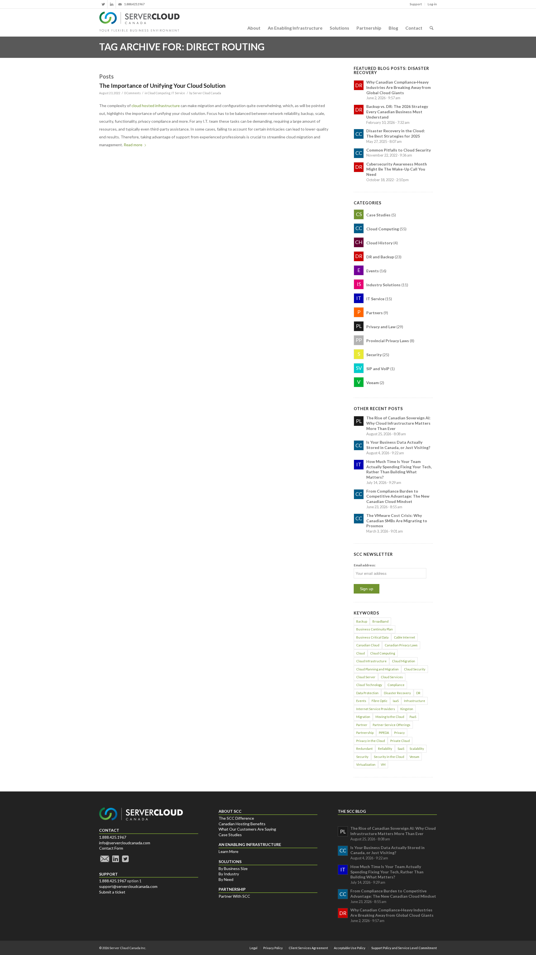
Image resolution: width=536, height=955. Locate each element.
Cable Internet (404, 637)
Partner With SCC (234, 896)
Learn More (228, 851)
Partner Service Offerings (391, 725)
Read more (133, 144)
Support (416, 4)
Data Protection (367, 693)
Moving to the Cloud (389, 716)
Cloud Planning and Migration (377, 669)
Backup (361, 621)
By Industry (229, 873)
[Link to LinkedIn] (111, 4)
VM (383, 764)
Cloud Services (392, 677)
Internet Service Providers (375, 709)
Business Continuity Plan (374, 629)
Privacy (399, 732)
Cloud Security (414, 669)
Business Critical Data (372, 637)
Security (362, 756)
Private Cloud (400, 741)
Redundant (364, 748)
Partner (361, 725)
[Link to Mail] (120, 4)
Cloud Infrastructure (371, 661)
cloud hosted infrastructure (155, 105)
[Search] (431, 22)
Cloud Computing (159, 93)
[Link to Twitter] (103, 4)
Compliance (396, 685)
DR (418, 693)
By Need (226, 879)
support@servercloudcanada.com (128, 886)
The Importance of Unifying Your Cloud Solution (162, 85)
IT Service (178, 93)
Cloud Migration (403, 661)
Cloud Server (365, 677)
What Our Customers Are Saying (247, 829)
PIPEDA (384, 732)
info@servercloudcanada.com (124, 842)
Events (361, 701)
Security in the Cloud (389, 756)
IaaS (396, 701)
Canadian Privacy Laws (401, 645)
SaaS (401, 748)
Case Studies (230, 834)
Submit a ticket (112, 892)
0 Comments (132, 93)
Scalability (417, 748)
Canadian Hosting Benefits (242, 823)
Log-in (432, 4)
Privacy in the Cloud (370, 741)
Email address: (364, 565)
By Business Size (233, 868)
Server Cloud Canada (207, 93)
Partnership (365, 732)
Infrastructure (414, 701)
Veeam (414, 756)
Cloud (360, 653)
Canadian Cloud (367, 645)
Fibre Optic (379, 701)
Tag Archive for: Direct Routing (182, 46)
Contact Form (111, 848)
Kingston (406, 709)
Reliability (385, 748)
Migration (363, 716)
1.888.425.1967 (112, 837)
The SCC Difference (236, 818)
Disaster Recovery (397, 693)
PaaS (413, 716)
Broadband (380, 621)
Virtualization (365, 764)
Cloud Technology (369, 685)
